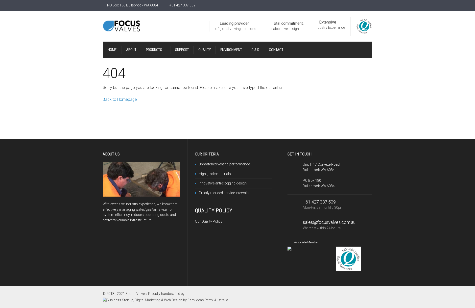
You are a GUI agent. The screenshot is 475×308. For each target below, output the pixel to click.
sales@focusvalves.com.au (329, 222)
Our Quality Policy (208, 221)
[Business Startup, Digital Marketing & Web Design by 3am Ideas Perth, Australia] (165, 300)
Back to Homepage (120, 99)
